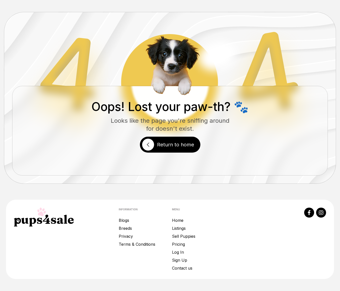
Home (177, 220)
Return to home (175, 145)
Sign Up (179, 260)
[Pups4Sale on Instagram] (321, 213)
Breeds (125, 228)
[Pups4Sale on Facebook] (309, 213)
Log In (178, 252)
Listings (179, 228)
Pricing (178, 244)
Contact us (182, 268)
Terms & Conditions (137, 244)
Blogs (124, 220)
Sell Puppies (183, 236)
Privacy (126, 236)
